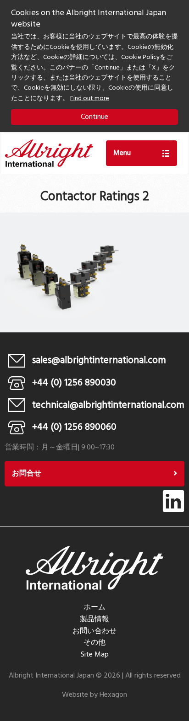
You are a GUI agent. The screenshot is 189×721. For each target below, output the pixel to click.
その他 (94, 643)
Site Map (95, 655)
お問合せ (26, 474)
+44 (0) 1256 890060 (74, 427)
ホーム (94, 608)
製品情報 (94, 619)
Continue (94, 117)
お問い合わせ (94, 631)
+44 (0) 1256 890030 (74, 382)
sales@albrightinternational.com (99, 360)
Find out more (89, 98)
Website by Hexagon (94, 695)
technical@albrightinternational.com (108, 405)
